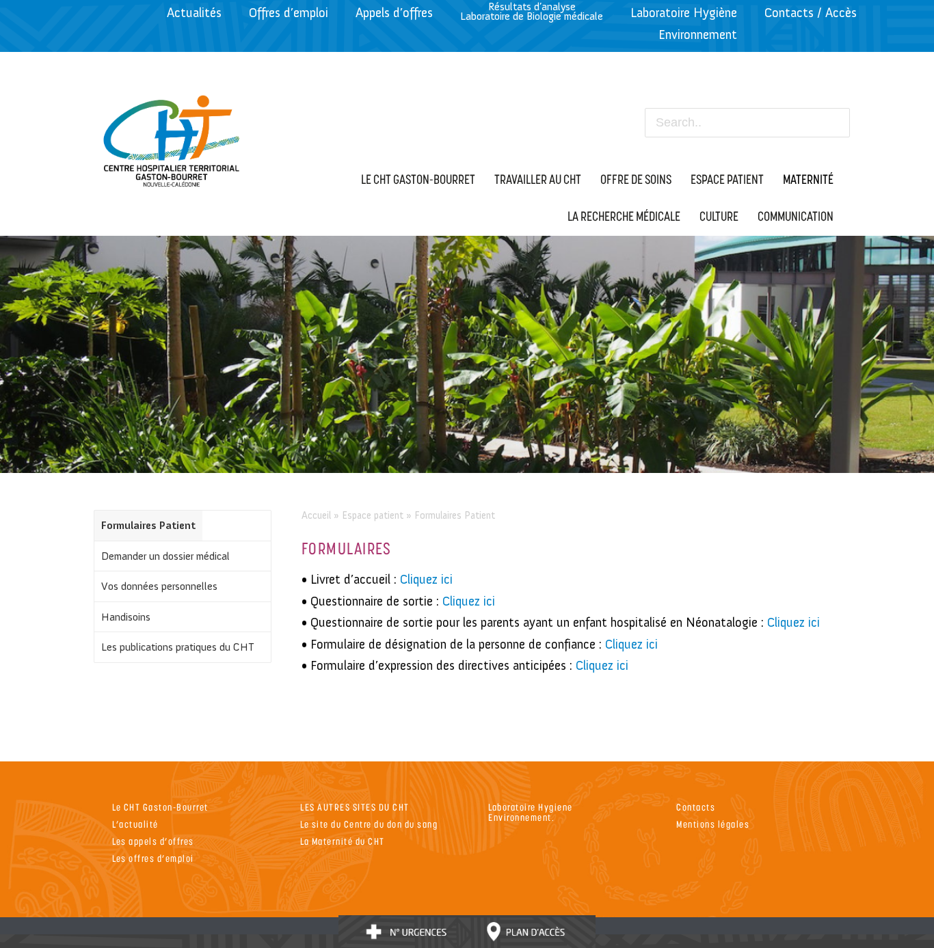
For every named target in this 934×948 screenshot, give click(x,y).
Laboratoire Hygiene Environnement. (530, 812)
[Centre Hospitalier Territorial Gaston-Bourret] (172, 137)
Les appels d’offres (153, 841)
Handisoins (125, 616)
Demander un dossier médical (165, 556)
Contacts (695, 807)
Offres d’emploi (288, 13)
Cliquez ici (426, 579)
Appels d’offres (394, 13)
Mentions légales (712, 824)
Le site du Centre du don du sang (369, 824)
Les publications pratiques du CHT (177, 646)
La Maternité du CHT (342, 841)
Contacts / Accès (810, 13)
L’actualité (135, 824)
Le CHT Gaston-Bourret (160, 807)
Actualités (194, 13)
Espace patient (372, 515)
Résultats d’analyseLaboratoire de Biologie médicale (531, 11)
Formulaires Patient (148, 525)
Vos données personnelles (159, 586)
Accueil (316, 515)
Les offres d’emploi (153, 858)
